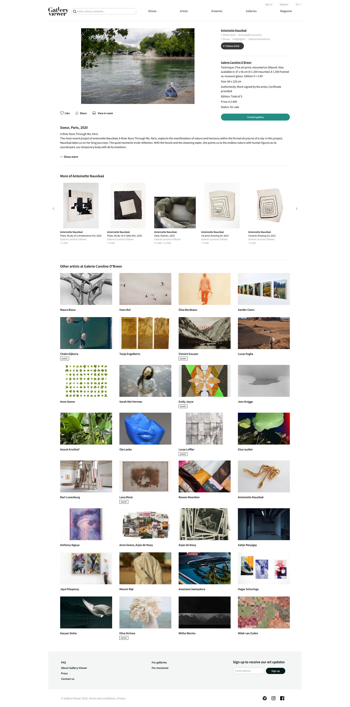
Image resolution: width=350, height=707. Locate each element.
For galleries (159, 662)
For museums (160, 668)
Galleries (251, 11)
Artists (184, 11)
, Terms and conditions (101, 698)
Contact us (67, 679)
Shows (152, 11)
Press (64, 673)
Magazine (286, 11)
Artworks (216, 11)
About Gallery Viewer (74, 668)
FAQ (63, 662)
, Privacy (120, 698)
